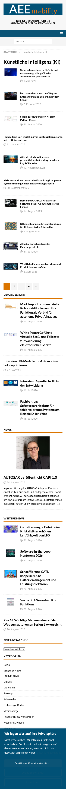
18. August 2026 (33, 350)
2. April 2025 (30, 271)
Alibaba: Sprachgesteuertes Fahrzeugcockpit (35, 245)
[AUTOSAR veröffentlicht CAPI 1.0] (33, 452)
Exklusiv (8, 681)
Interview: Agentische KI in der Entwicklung (39, 383)
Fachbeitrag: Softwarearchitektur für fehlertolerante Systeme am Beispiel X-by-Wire (39, 407)
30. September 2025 (18, 188)
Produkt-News (11, 675)
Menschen (9, 687)
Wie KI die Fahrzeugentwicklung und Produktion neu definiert (40, 266)
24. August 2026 (16, 482)
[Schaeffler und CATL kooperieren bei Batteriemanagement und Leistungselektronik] (11, 574)
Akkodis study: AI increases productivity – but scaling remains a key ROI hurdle (39, 160)
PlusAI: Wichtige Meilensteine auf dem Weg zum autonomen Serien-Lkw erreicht (33, 622)
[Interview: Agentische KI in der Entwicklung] (11, 383)
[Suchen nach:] (33, 41)
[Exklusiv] (11, 72)
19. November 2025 (34, 167)
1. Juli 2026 (30, 80)
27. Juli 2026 (14, 370)
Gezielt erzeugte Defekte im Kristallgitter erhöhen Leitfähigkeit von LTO (40, 531)
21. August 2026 (33, 540)
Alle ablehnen (33, 782)
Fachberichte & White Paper (19, 716)
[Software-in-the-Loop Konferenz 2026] (11, 553)
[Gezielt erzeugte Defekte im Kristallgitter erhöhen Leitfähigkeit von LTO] (11, 529)
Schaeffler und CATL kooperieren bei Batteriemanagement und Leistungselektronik (38, 578)
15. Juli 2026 (31, 418)
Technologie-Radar (14, 705)
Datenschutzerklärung (49, 752)
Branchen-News (12, 670)
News (8, 429)
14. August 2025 (33, 211)
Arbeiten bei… (11, 699)
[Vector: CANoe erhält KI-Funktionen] (11, 602)
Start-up (8, 693)
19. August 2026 (33, 321)
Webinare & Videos (14, 722)
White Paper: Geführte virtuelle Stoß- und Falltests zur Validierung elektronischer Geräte (39, 339)
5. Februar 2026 (32, 104)
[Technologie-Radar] (11, 96)
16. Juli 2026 (31, 390)
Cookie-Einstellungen (33, 772)
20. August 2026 (33, 560)
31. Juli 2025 (31, 251)
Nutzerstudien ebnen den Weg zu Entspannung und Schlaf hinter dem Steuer (39, 96)
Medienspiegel (14, 295)
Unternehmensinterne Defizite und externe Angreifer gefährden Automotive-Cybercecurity (39, 73)
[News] (11, 246)
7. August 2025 (32, 231)
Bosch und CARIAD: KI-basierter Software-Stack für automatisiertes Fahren (39, 203)
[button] (61, 33)
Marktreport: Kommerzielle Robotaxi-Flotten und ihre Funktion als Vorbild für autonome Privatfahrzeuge (39, 310)
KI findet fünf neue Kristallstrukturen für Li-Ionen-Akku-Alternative (40, 225)
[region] (33, 758)
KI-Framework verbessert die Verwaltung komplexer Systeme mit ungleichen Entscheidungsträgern (32, 182)
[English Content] (11, 159)
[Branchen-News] (11, 203)
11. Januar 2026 (16, 144)
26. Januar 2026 (33, 124)
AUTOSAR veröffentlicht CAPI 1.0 (30, 477)
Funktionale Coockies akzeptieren (33, 763)
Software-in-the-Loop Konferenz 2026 (35, 553)
